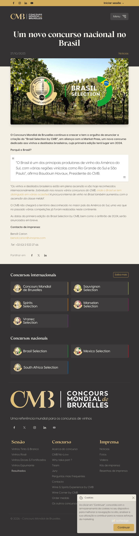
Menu (116, 16)
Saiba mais (121, 275)
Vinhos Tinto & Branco (25, 449)
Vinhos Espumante (23, 465)
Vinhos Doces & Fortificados (29, 460)
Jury (54, 471)
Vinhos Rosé (19, 454)
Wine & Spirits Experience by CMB (73, 487)
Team (55, 465)
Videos (104, 460)
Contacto (58, 481)
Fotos (103, 454)
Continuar (124, 527)
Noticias (123, 53)
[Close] (133, 498)
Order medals (60, 498)
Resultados (19, 471)
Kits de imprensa (110, 465)
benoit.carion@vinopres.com (28, 238)
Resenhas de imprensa (113, 471)
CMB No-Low (60, 454)
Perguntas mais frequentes (68, 476)
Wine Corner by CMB (65, 492)
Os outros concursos (65, 503)
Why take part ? (62, 460)
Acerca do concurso (65, 449)
